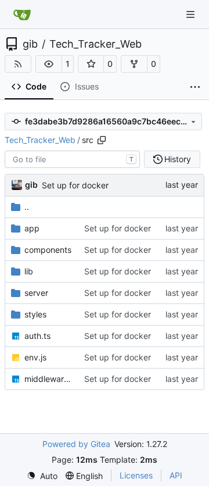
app (31, 228)
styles (35, 314)
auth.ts (37, 336)
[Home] (22, 14)
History (177, 159)
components (47, 250)
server (36, 293)
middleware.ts (48, 379)
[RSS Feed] (18, 64)
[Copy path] (102, 140)
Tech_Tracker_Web (95, 44)
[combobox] (72, 159)
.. (26, 207)
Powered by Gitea (76, 444)
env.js (35, 357)
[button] (48, 64)
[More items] (195, 87)
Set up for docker (75, 185)
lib (28, 271)
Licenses (136, 475)
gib (30, 44)
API (176, 475)
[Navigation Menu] (191, 14)
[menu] (42, 476)
